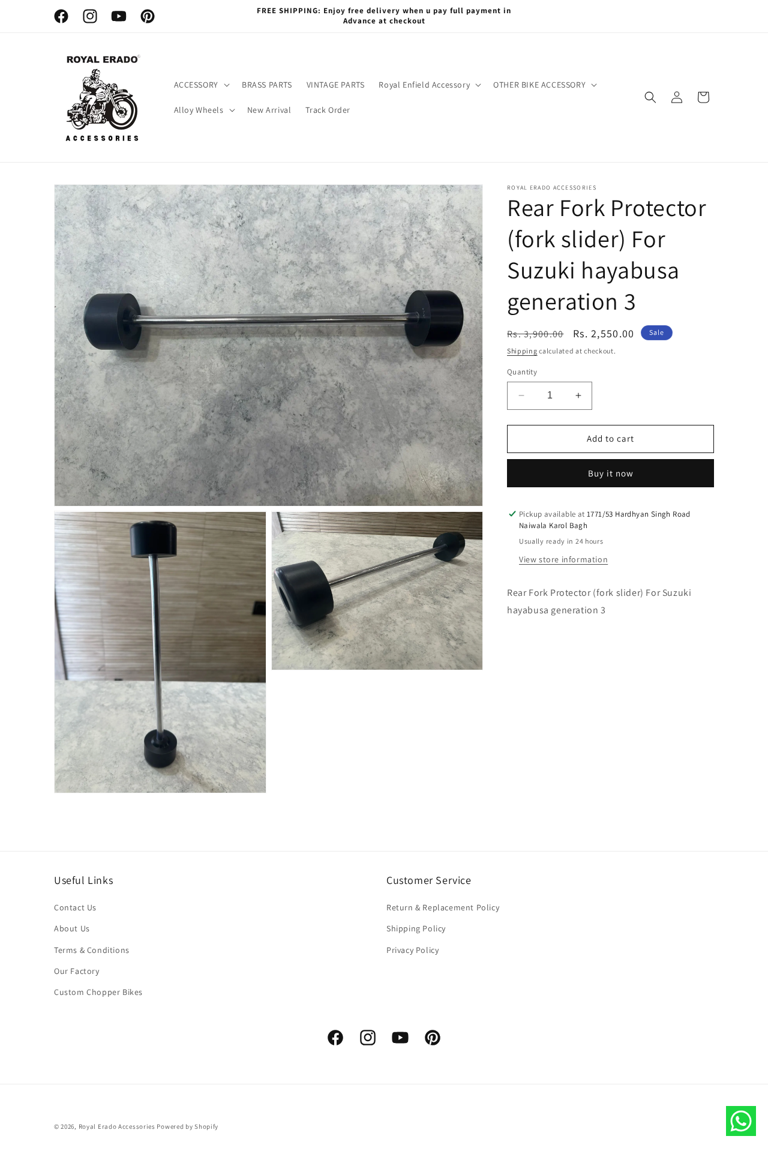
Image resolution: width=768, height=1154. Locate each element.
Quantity (522, 372)
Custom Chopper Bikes (98, 992)
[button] (201, 84)
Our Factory (77, 971)
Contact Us (75, 908)
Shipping (522, 350)
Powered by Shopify (187, 1126)
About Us (72, 929)
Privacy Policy (412, 950)
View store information (563, 559)
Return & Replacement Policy (442, 908)
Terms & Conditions (92, 950)
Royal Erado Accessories (117, 1126)
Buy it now (611, 473)
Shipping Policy (416, 929)
